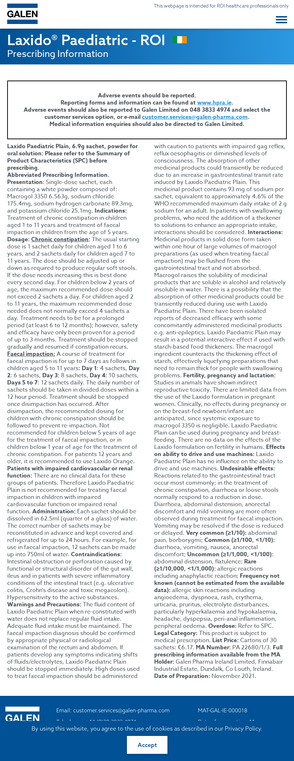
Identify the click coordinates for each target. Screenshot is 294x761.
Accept (147, 744)
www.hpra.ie (214, 102)
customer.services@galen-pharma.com (195, 117)
